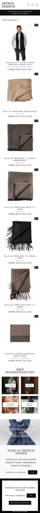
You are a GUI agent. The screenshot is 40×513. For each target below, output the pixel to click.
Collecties (21, 425)
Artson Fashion (8, 4)
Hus (15, 425)
